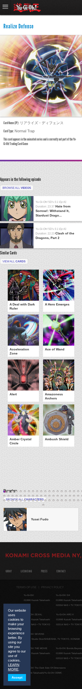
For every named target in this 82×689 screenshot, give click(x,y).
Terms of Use (26, 587)
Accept (17, 677)
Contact (61, 571)
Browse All (17, 187)
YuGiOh (27, 7)
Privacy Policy (52, 587)
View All (14, 261)
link (5, 7)
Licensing (26, 571)
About (8, 571)
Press (44, 571)
